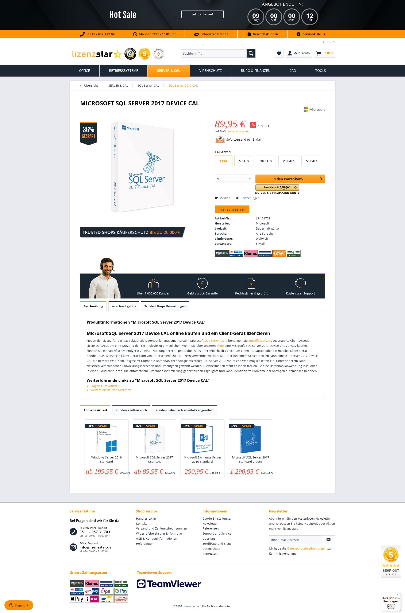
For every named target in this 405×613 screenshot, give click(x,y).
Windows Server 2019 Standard (106, 459)
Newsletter (210, 524)
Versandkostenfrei (238, 131)
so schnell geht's (124, 306)
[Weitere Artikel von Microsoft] (314, 114)
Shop (220, 346)
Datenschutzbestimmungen (307, 548)
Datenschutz (211, 549)
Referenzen (210, 528)
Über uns (209, 538)
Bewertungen (250, 198)
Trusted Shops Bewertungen (165, 306)
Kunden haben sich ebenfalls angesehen (184, 410)
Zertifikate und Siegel (217, 544)
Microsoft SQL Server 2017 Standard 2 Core (250, 459)
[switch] (391, 606)
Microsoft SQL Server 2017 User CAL (154, 459)
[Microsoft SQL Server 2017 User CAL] (154, 438)
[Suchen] (251, 53)
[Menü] (398, 595)
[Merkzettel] (279, 53)
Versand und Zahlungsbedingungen (161, 528)
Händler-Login (146, 518)
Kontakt (141, 524)
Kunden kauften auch (131, 410)
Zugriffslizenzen (259, 341)
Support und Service (216, 533)
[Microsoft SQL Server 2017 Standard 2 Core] (250, 438)
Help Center (144, 544)
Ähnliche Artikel (95, 410)
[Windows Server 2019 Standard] (106, 438)
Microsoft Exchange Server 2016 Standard (202, 459)
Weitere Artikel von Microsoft (110, 390)
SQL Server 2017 (215, 341)
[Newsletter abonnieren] (328, 539)
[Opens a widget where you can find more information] (18, 605)
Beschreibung (93, 306)
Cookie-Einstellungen (217, 518)
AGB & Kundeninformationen (156, 538)
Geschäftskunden (265, 34)
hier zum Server (232, 209)
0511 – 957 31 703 (95, 532)
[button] (277, 189)
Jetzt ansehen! (202, 14)
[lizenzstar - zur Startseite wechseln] (97, 54)
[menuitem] (218, 53)
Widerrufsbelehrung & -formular (159, 533)
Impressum (210, 553)
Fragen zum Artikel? (104, 386)
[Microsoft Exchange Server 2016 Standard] (202, 438)
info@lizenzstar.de (214, 34)
